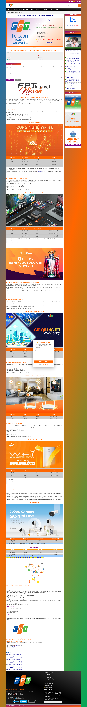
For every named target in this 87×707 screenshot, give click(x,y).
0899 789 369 (45, 364)
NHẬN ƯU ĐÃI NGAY (43, 361)
